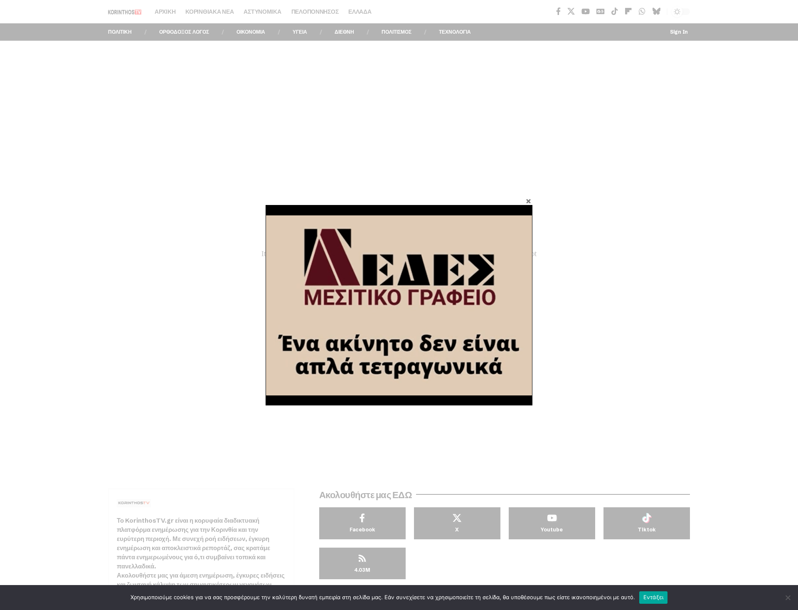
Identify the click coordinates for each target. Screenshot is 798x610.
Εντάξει (653, 597)
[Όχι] (787, 597)
